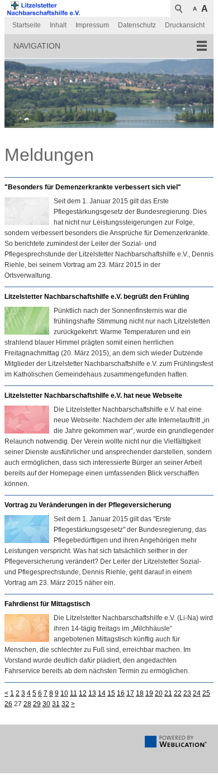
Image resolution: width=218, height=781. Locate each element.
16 (121, 693)
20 (159, 693)
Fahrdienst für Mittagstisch (47, 604)
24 (197, 693)
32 (65, 704)
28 (27, 704)
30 (46, 704)
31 (56, 704)
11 (73, 693)
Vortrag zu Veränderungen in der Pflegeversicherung (87, 505)
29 (37, 704)
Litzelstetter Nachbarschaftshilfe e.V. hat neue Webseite (93, 395)
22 (178, 693)
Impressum (92, 25)
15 (111, 693)
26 (8, 704)
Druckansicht (185, 25)
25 (206, 693)
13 (92, 693)
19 (149, 693)
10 (64, 693)
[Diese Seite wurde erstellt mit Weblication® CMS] (176, 745)
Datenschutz (137, 25)
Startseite (26, 25)
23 (187, 693)
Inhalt (58, 25)
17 (130, 693)
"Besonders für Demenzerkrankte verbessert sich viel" (92, 187)
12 (83, 693)
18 (140, 693)
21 (168, 693)
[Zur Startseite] (43, 8)
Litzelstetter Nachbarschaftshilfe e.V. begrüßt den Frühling (96, 297)
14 (102, 693)
